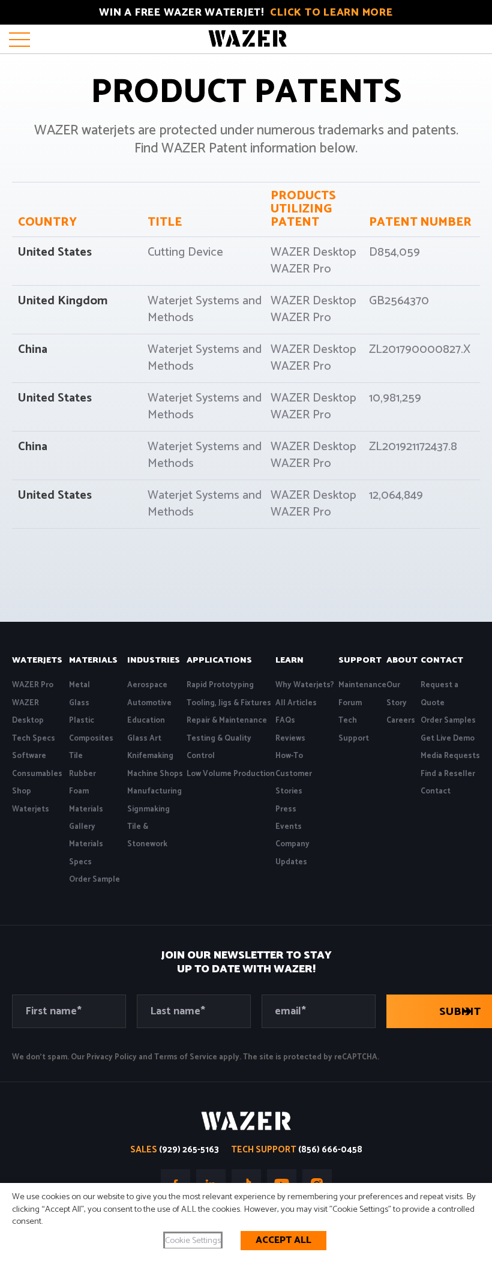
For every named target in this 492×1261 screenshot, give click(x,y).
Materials (93, 660)
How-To (289, 756)
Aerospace (147, 685)
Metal (79, 685)
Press (285, 809)
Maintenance (362, 685)
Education (146, 720)
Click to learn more (331, 13)
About (402, 660)
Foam (79, 791)
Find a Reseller (448, 774)
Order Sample (94, 879)
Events (288, 826)
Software (29, 756)
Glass (79, 703)
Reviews (290, 738)
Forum (350, 703)
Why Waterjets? (304, 685)
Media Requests (450, 756)
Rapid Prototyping (220, 685)
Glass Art (144, 738)
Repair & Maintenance (227, 720)
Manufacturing (154, 791)
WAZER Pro (32, 685)
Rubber (82, 774)
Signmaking (148, 809)
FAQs (285, 720)
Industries (153, 660)
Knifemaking (150, 756)
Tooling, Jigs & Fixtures (229, 703)
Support (360, 660)
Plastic (81, 720)
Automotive (149, 703)
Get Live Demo (448, 738)
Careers (400, 720)
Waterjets (37, 660)
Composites (91, 738)
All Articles (296, 703)
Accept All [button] (283, 1240)
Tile (76, 756)
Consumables (37, 774)
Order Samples (448, 720)
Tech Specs (33, 738)
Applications (219, 660)
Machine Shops (155, 774)
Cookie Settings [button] (193, 1240)
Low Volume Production (231, 774)
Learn (289, 660)
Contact (442, 660)
